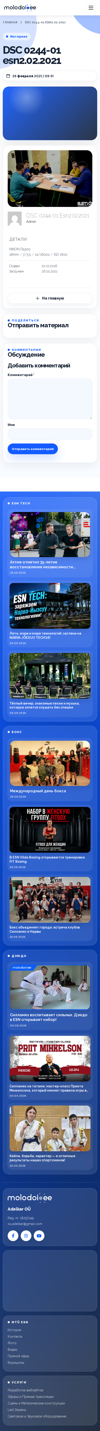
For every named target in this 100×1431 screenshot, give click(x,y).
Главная (10, 22)
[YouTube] (39, 1235)
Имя (11, 425)
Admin (31, 221)
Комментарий (21, 375)
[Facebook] (13, 1235)
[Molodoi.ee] (30, 1198)
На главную (53, 298)
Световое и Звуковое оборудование (37, 1416)
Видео (12, 1349)
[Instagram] (26, 1235)
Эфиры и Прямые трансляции (31, 1397)
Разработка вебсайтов (25, 1390)
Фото (12, 1343)
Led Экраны (17, 1410)
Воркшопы (16, 1363)
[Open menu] (91, 8)
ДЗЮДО (19, 956)
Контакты (15, 1336)
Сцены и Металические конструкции (36, 1403)
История (14, 1330)
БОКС (17, 732)
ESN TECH (21, 503)
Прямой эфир (18, 1356)
